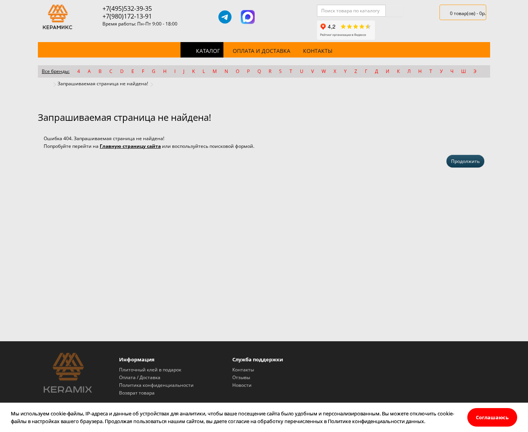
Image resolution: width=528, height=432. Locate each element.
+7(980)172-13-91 (127, 16)
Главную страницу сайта (130, 146)
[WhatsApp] (270, 17)
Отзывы (241, 377)
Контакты (317, 50)
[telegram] (225, 17)
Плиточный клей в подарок (150, 369)
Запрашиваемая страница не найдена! (103, 83)
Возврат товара (137, 393)
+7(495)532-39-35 (127, 8)
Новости (242, 385)
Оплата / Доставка (139, 377)
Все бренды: (56, 71)
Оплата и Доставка (261, 50)
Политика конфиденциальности (156, 385)
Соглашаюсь (492, 417)
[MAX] (248, 17)
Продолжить (465, 161)
